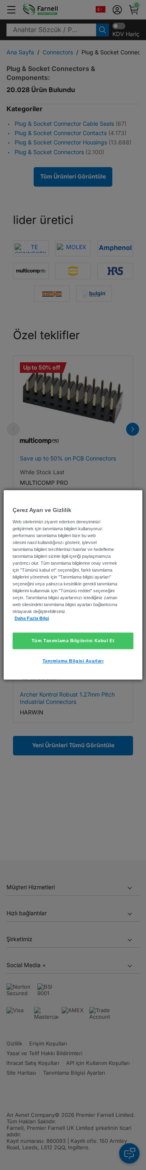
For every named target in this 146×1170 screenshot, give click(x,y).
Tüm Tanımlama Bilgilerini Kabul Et (73, 640)
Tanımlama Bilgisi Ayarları (73, 661)
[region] (73, 585)
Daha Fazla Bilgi (32, 618)
